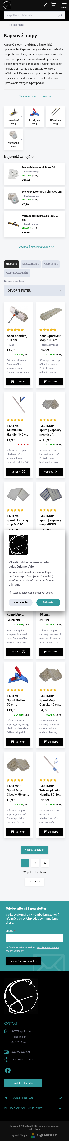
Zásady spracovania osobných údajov (33, 592)
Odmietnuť (15, 584)
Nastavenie (21, 602)
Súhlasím (48, 602)
